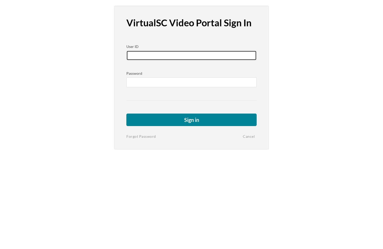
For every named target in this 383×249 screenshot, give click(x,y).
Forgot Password (141, 136)
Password (134, 73)
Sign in (191, 120)
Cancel (249, 136)
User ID (132, 46)
